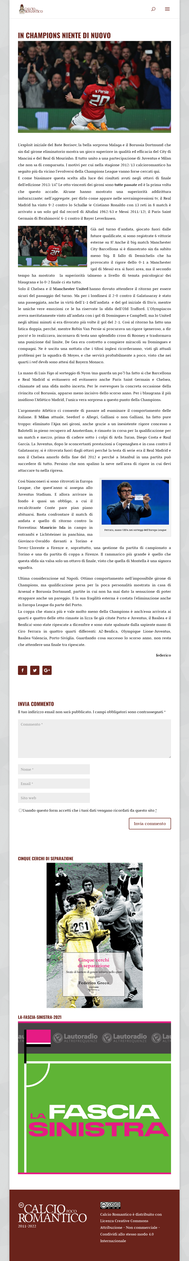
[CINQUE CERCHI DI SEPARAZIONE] (94, 935)
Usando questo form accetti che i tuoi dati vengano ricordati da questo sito (90, 810)
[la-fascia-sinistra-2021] (94, 1173)
